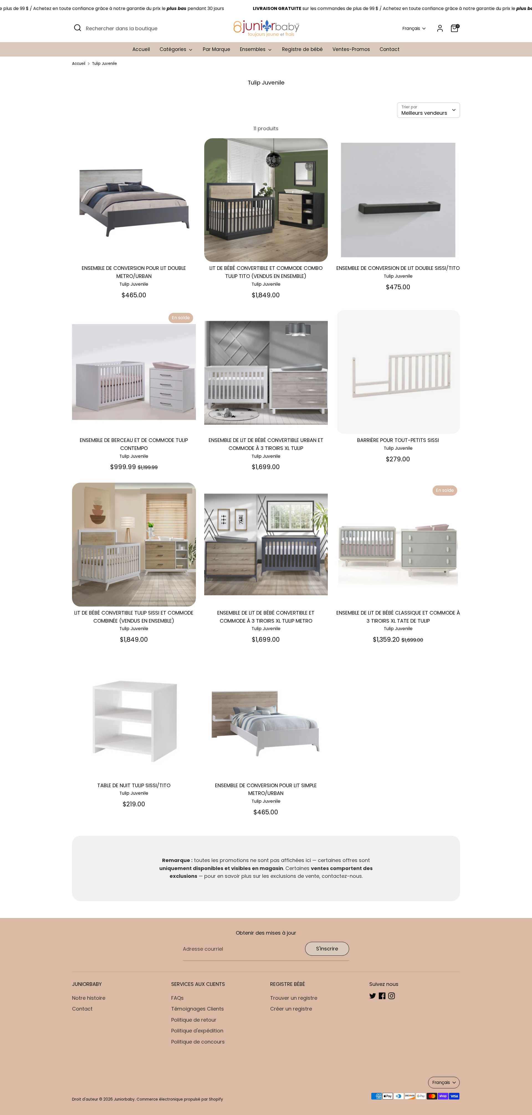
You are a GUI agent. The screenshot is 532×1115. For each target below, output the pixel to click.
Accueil (141, 49)
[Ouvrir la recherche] (77, 27)
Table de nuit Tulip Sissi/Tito (133, 785)
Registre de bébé (302, 49)
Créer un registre (291, 1008)
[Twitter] (372, 996)
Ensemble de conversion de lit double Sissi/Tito (398, 268)
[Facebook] (382, 996)
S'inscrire (327, 948)
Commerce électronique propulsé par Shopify (180, 1099)
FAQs (177, 997)
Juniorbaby (124, 1099)
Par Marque (216, 49)
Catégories (174, 49)
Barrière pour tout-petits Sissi (398, 440)
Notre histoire (88, 997)
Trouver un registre (293, 997)
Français (411, 28)
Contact (390, 49)
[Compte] (440, 28)
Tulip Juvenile (104, 63)
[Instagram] (391, 996)
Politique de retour (193, 1019)
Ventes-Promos (351, 49)
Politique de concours (198, 1041)
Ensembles (253, 49)
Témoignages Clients (197, 1008)
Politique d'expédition (197, 1030)
